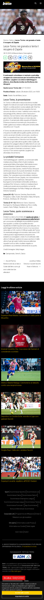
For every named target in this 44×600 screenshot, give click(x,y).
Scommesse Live (33, 492)
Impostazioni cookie (22, 596)
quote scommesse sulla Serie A (27, 219)
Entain (37, 514)
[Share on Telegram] (25, 57)
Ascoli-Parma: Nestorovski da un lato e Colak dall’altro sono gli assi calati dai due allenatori (12, 266)
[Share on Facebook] (15, 57)
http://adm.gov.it (16, 571)
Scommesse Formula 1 (15, 505)
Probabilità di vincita (29, 546)
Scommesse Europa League (14, 502)
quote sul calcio (32, 217)
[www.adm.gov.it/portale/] (22, 558)
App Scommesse (31, 505)
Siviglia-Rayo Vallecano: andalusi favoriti (17, 450)
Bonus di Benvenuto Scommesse (22, 509)
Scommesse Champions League (22, 499)
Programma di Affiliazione (25, 514)
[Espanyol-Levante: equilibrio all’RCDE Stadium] (21, 479)
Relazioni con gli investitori (22, 517)
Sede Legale (31, 526)
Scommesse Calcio (14, 495)
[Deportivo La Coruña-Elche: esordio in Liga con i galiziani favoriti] (21, 414)
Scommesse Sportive (17, 492)
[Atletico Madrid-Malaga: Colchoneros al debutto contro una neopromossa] (21, 380)
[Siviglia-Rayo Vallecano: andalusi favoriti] (21, 448)
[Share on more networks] (30, 57)
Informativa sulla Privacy (26, 523)
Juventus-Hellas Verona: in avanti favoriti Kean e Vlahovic (32, 263)
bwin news (19, 532)
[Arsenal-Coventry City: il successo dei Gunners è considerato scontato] (21, 347)
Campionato (10, 254)
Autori (26, 532)
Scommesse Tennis (32, 502)
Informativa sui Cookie (17, 526)
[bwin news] (7, 3)
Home (5, 40)
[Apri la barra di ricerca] (35, 3)
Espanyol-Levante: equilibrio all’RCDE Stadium (19, 481)
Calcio (11, 40)
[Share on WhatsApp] (5, 57)
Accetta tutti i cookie (22, 593)
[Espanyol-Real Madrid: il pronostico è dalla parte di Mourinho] (21, 313)
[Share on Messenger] (20, 57)
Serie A (17, 254)
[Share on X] (10, 57)
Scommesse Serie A (29, 495)
